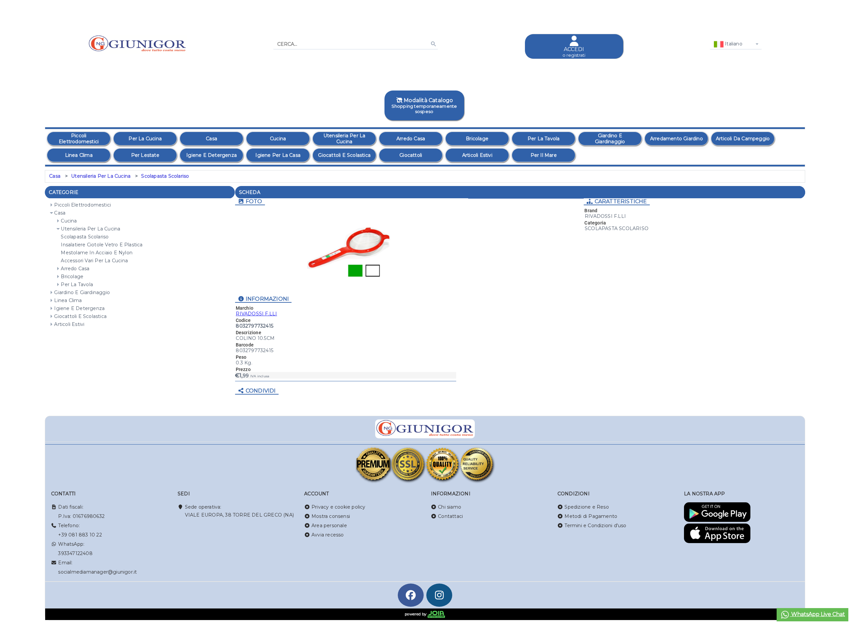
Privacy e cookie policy (338, 507)
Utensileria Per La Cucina (100, 176)
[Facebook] (411, 595)
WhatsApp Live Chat (817, 614)
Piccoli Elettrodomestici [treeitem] (82, 205)
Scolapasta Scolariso (165, 176)
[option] (79, 139)
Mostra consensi (330, 516)
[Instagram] (439, 595)
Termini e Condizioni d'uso (595, 526)
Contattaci (450, 516)
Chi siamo (449, 507)
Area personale (329, 526)
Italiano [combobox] (732, 44)
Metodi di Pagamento (590, 516)
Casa (54, 176)
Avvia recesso (327, 535)
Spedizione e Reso (586, 507)
